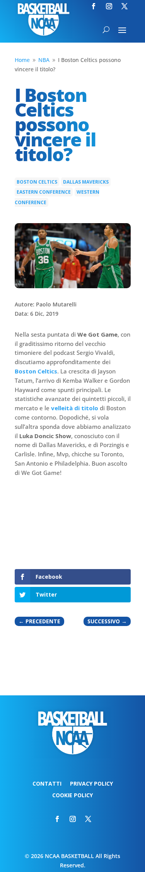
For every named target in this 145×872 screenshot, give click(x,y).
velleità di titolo (74, 408)
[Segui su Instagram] (109, 6)
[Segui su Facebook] (93, 6)
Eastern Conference (44, 192)
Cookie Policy (72, 796)
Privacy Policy (91, 784)
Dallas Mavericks (86, 182)
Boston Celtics (37, 182)
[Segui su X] (124, 6)
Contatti (46, 784)
